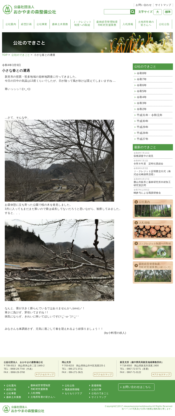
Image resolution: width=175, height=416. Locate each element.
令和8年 (142, 73)
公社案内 (10, 24)
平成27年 (142, 138)
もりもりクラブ (73, 393)
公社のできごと (20, 54)
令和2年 (142, 109)
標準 (168, 11)
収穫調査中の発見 (143, 154)
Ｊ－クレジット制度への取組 (82, 23)
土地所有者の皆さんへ (146, 23)
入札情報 (128, 24)
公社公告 (164, 24)
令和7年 (142, 79)
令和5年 (142, 91)
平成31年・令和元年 (150, 115)
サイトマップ (163, 4)
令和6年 (142, 85)
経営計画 (26, 24)
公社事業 (42, 24)
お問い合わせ (144, 4)
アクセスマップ (46, 374)
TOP (5, 54)
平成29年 (142, 127)
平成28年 (142, 133)
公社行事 (96, 389)
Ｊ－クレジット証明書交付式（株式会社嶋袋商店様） (152, 171)
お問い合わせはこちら (137, 386)
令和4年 (142, 97)
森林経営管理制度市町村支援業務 (107, 23)
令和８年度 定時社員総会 (148, 162)
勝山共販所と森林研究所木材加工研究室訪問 (152, 182)
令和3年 (142, 103)
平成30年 (142, 121)
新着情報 (96, 385)
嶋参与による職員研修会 (147, 191)
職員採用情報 (72, 389)
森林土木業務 (60, 24)
